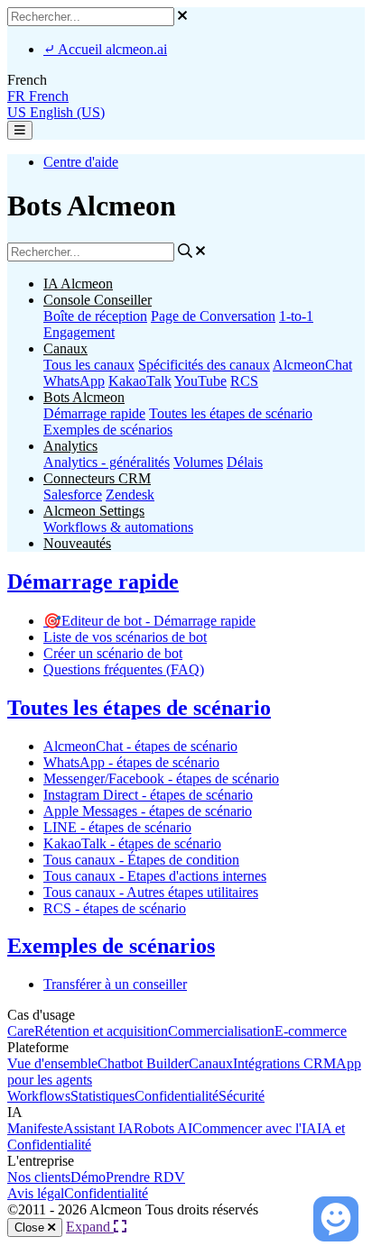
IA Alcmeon (78, 283)
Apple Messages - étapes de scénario (147, 811)
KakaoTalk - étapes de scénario (132, 843)
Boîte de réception (95, 316)
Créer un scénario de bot (112, 653)
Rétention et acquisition (101, 1031)
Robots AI (163, 1128)
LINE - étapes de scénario (117, 827)
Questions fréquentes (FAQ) (123, 669)
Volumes (198, 462)
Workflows (38, 1096)
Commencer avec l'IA (254, 1128)
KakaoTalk (140, 381)
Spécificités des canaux (204, 364)
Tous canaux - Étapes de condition (141, 859)
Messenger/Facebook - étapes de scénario (161, 778)
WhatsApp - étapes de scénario (131, 762)
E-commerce (310, 1031)
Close (31, 1227)
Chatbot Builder (143, 1063)
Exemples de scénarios (107, 429)
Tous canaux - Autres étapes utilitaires (150, 892)
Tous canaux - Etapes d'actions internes (154, 876)
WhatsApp (74, 381)
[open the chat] (335, 1218)
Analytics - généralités (106, 462)
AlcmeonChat (312, 364)
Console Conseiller (97, 299)
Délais (245, 462)
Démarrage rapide (94, 413)
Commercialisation (221, 1031)
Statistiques (102, 1096)
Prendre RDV (145, 1177)
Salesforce (72, 494)
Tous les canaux (89, 364)
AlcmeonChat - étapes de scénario (140, 746)
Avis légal (35, 1193)
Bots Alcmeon (84, 397)
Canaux (65, 348)
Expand (90, 1226)
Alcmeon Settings (93, 510)
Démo (88, 1177)
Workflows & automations (118, 527)
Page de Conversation (213, 316)
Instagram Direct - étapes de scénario (148, 794)
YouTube (200, 381)
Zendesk (130, 494)
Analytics (70, 445)
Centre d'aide (80, 161)
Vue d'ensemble (52, 1063)
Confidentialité (177, 1096)
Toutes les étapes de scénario (230, 413)
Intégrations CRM (284, 1063)
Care (20, 1031)
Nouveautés (77, 543)
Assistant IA (98, 1128)
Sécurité (242, 1096)
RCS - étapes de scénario (114, 908)
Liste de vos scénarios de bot (125, 637)
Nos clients (38, 1177)
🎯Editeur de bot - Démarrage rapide (149, 620)
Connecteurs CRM (97, 478)
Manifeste (35, 1128)
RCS (244, 381)
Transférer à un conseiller (115, 984)
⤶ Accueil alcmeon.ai (105, 49)
